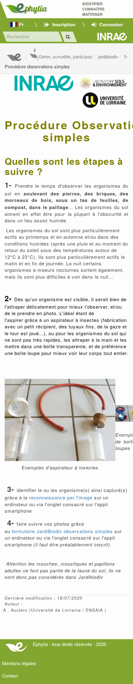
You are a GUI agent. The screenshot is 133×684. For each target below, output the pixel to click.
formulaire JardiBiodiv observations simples (61, 531)
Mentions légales (19, 663)
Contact (10, 675)
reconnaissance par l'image (60, 497)
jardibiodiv (108, 56)
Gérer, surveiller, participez (65, 56)
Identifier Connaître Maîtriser (93, 9)
